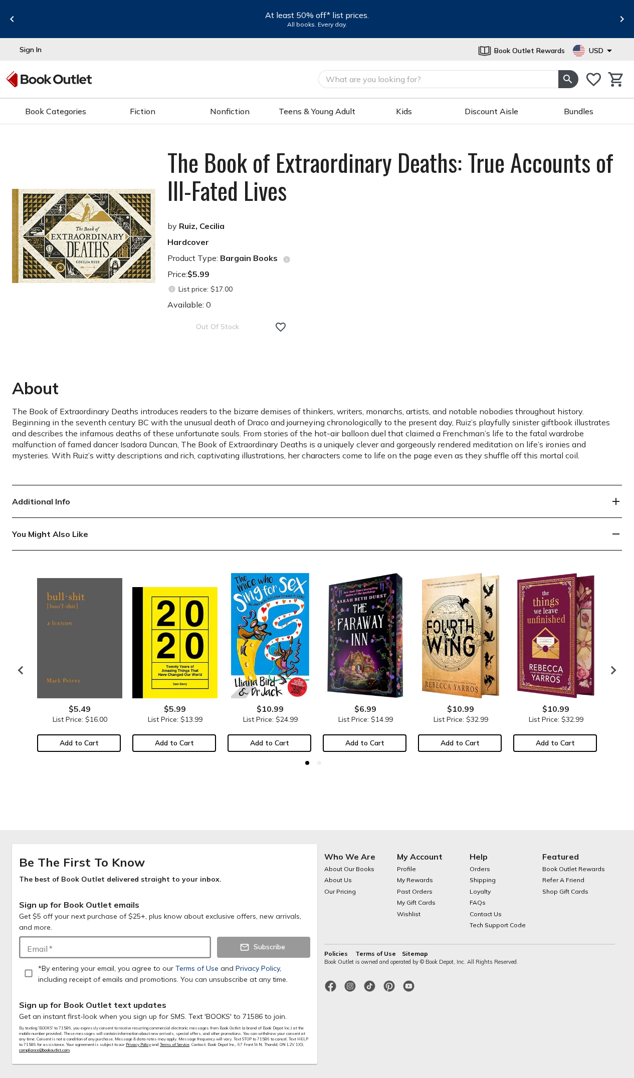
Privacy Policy (138, 1044)
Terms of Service (174, 1044)
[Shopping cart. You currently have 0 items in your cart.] (616, 79)
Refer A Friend (563, 880)
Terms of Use (375, 953)
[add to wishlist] (281, 327)
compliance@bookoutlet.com (44, 1049)
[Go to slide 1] (307, 763)
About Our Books (349, 869)
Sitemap (415, 953)
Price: (188, 274)
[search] (568, 79)
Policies (336, 953)
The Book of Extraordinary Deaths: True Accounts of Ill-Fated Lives (390, 176)
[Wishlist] (593, 79)
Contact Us (486, 914)
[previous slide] (12, 19)
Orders (480, 869)
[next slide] (622, 19)
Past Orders (415, 891)
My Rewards (415, 880)
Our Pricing (340, 891)
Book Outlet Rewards (573, 869)
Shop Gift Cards (565, 891)
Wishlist (408, 914)
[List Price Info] (171, 289)
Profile (406, 869)
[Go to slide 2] (319, 763)
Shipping (483, 880)
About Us (338, 880)
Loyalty (480, 891)
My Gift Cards (416, 902)
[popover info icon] (287, 259)
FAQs (478, 902)
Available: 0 (189, 305)
